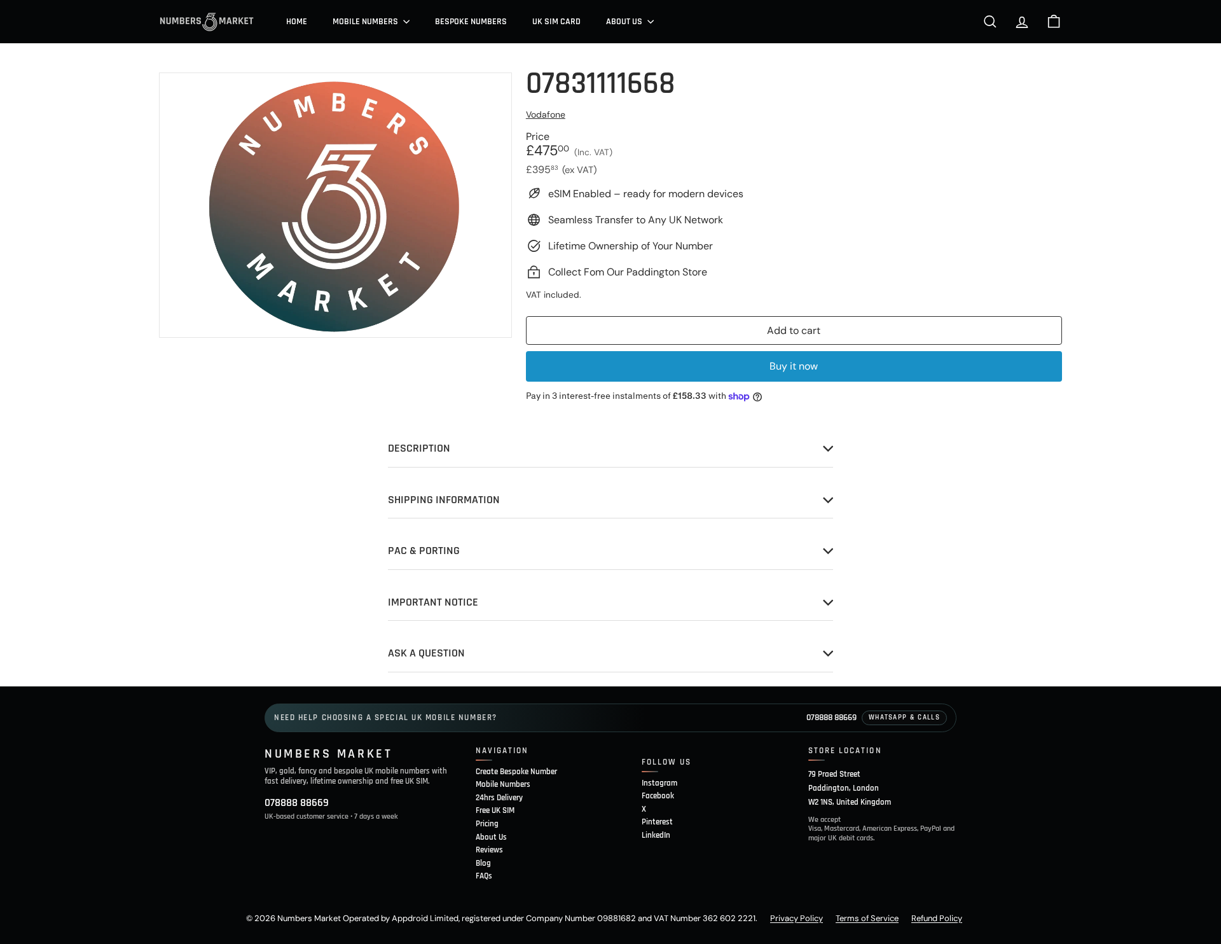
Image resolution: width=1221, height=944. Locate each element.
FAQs (484, 876)
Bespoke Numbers (471, 21)
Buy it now (793, 366)
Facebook (658, 796)
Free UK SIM (495, 810)
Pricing (487, 824)
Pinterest (657, 822)
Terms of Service (867, 918)
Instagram (659, 783)
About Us (625, 21)
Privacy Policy (796, 918)
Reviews (489, 850)
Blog (483, 863)
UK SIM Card (556, 21)
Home (296, 21)
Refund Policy (936, 918)
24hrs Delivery (499, 798)
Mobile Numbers (366, 21)
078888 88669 (831, 717)
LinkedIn (656, 835)
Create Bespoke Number (516, 772)
